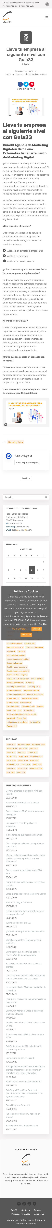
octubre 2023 (12, 749)
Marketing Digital (15, 442)
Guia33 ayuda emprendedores (18, 671)
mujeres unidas (12, 702)
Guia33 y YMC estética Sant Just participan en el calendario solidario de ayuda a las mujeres (24, 1093)
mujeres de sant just (31, 691)
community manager (14, 643)
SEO (19, 710)
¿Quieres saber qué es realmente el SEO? (25, 931)
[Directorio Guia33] (7, 17)
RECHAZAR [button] (26, 635)
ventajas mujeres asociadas (17, 722)
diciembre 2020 (13, 764)
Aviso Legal (39, 1214)
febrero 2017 (22, 768)
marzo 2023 (32, 752)
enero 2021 (34, 760)
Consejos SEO (29, 643)
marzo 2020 (25, 764)
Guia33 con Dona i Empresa (17, 675)
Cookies (37, 1210)
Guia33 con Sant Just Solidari (18, 679)
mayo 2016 (21, 772)
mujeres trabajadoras (30, 698)
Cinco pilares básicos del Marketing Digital (26, 893)
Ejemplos (21, 651)
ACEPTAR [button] (36, 629)
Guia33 (14, 1210)
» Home (29, 71)
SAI (14, 710)
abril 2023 (22, 752)
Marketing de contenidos (16, 687)
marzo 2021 (11, 760)
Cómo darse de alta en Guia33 (20, 1058)
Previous (26, 478)
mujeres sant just (13, 698)
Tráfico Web (21, 718)
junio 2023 (33, 749)
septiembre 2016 (35, 768)
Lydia (26, 64)
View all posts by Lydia (27, 462)
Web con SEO (12, 726)
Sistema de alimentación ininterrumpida (21, 714)
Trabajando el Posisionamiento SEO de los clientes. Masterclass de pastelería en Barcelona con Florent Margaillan (25, 1069)
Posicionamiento (13, 706)
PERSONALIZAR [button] (20, 628)
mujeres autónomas (14, 691)
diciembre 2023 (24, 745)
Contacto (25, 1210)
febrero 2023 (12, 756)
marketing (30, 683)
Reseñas (40, 706)
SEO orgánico (29, 710)
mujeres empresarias (35, 694)
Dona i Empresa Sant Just (18, 1105)
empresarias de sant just (16, 655)
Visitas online (35, 722)
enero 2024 (11, 745)
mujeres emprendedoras (16, 694)
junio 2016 (10, 772)
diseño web (11, 651)
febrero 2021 (23, 760)
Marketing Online (34, 687)
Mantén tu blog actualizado (19, 902)
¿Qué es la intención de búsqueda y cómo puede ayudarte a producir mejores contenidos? (25, 858)
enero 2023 (23, 756)
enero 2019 (11, 768)
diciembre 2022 (36, 756)
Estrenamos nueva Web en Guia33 (22, 1125)
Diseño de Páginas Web (34, 647)
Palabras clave (25, 702)
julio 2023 (23, 749)
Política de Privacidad (20, 1214)
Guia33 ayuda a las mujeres (17, 667)
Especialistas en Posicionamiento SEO (23, 1081)
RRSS (9, 710)
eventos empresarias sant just (18, 659)
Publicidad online (28, 706)
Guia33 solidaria (37, 679)
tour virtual (11, 718)
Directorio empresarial (15, 647)
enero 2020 (37, 764)
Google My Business (14, 663)
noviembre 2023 (38, 745)
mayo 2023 (11, 752)
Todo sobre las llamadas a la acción (22, 802)
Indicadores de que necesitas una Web (24, 834)
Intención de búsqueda (15, 683)
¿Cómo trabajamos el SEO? (18, 922)
